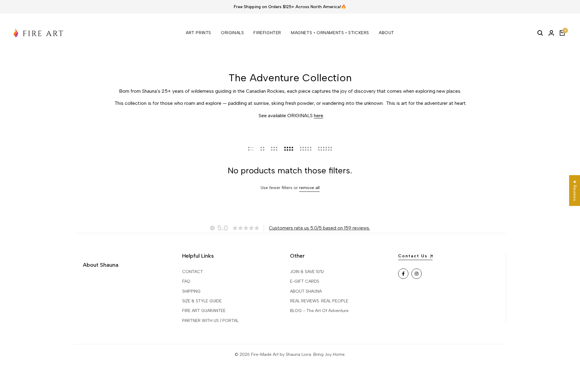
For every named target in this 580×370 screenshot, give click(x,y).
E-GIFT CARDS (304, 281)
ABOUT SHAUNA (306, 291)
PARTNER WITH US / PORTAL (210, 320)
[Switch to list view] (250, 149)
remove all (309, 187)
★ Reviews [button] (574, 190)
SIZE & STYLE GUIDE (202, 301)
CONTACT (192, 271)
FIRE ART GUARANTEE (204, 310)
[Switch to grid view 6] (325, 149)
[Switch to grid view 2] (262, 149)
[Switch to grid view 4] (289, 149)
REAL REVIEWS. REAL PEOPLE (319, 301)
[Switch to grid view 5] (305, 149)
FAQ (186, 281)
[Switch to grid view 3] (274, 149)
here (318, 115)
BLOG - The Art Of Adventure (319, 310)
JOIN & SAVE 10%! (307, 271)
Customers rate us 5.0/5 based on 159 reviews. (319, 228)
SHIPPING (191, 291)
